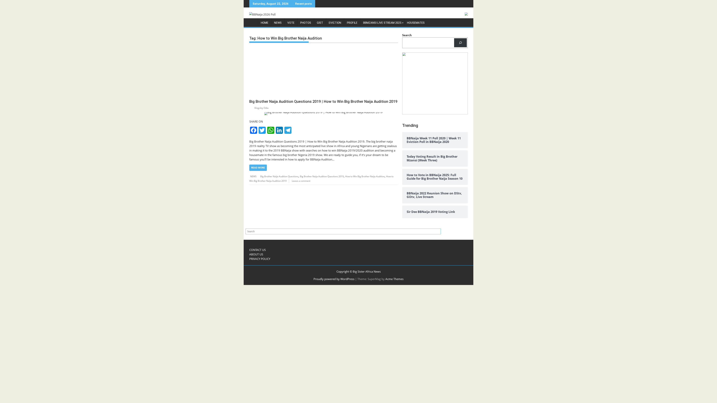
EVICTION (335, 22)
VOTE (290, 22)
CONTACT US (257, 250)
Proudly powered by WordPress (334, 279)
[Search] (460, 42)
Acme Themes (394, 279)
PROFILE (352, 22)
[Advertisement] (323, 72)
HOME (264, 22)
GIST (320, 22)
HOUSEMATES (416, 22)
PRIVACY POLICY (259, 259)
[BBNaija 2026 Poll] (253, 23)
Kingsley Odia (261, 108)
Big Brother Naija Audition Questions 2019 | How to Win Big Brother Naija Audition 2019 (323, 101)
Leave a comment (301, 180)
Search (407, 35)
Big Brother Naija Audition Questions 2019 (322, 176)
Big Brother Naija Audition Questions (279, 176)
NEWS (278, 22)
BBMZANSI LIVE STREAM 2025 (382, 22)
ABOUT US (256, 254)
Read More (258, 167)
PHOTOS (305, 22)
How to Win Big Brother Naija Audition (365, 176)
